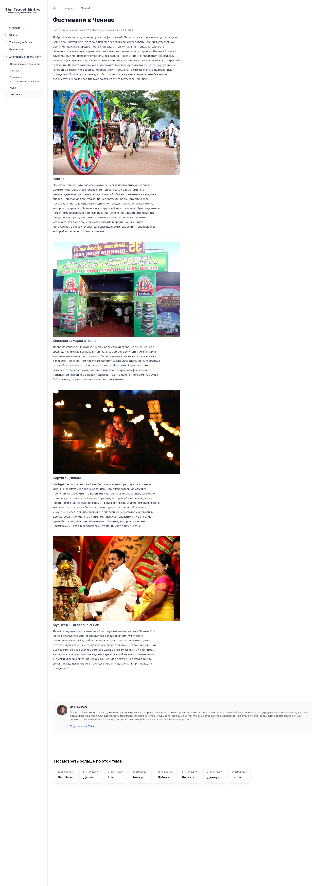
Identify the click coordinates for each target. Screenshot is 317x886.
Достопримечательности (25, 56)
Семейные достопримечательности (24, 79)
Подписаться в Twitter (82, 726)
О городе (14, 27)
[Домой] (54, 8)
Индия (69, 8)
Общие (13, 35)
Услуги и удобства (20, 42)
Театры (14, 70)
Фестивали (16, 94)
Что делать (16, 49)
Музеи (13, 87)
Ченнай (85, 8)
